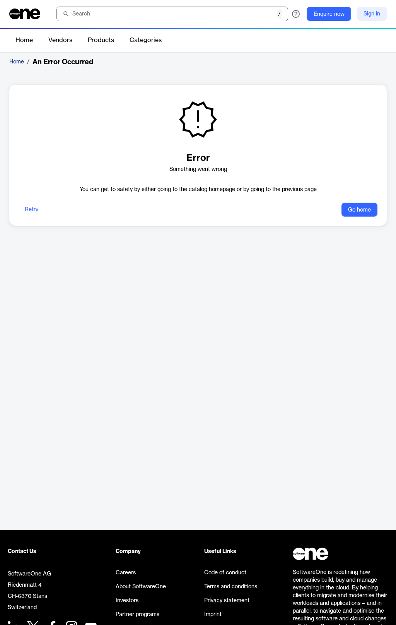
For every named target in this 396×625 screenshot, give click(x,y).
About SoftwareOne (141, 586)
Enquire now (329, 14)
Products (101, 40)
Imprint (213, 614)
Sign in (372, 14)
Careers (126, 572)
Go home (359, 210)
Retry (31, 209)
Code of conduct (225, 572)
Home (24, 40)
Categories (146, 40)
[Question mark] (296, 14)
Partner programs (137, 614)
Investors (127, 600)
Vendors (60, 40)
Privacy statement (226, 600)
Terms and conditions (230, 586)
